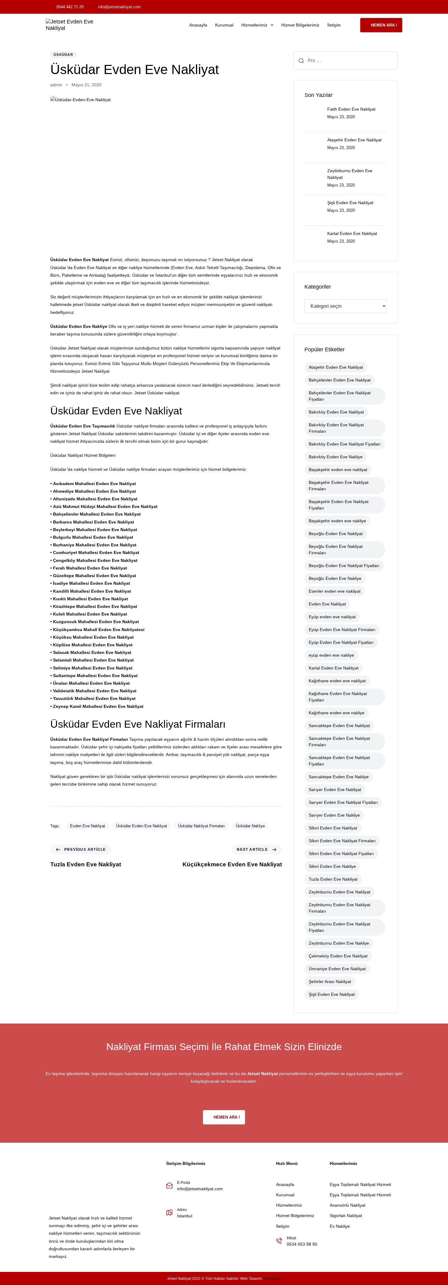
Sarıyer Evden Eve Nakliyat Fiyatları (343, 802)
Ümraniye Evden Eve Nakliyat (337, 968)
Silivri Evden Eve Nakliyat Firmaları (342, 840)
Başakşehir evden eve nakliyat (338, 469)
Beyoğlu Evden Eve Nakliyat (336, 533)
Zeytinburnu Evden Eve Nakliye (339, 943)
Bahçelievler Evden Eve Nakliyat (340, 380)
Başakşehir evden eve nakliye (337, 520)
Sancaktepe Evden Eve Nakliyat (339, 725)
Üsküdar (63, 54)
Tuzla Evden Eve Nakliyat (333, 879)
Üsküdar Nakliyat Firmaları (201, 826)
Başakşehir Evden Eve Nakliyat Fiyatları (338, 504)
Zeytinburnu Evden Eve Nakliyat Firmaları (339, 908)
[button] (352, 25)
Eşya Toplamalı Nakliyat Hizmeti (360, 1184)
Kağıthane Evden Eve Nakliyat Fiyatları (338, 696)
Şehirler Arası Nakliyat (330, 981)
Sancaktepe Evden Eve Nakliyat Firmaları (339, 741)
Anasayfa (198, 25)
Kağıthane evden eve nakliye (336, 712)
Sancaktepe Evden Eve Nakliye (339, 776)
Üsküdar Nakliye (250, 826)
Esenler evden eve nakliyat (335, 591)
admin (56, 84)
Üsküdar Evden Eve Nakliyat (141, 826)
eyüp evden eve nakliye (331, 655)
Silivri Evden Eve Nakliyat (333, 827)
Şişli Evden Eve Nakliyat (332, 994)
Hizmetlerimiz (254, 25)
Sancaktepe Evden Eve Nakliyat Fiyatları (339, 760)
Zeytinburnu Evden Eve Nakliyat (339, 891)
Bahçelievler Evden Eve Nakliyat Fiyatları (340, 396)
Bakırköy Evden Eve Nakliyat (336, 412)
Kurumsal (224, 25)
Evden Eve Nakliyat (87, 826)
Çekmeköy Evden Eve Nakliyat (338, 955)
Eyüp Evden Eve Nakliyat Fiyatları (341, 642)
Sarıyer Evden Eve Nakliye (334, 815)
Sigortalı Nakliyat (346, 1215)
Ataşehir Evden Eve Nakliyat (336, 367)
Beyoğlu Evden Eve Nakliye (335, 578)
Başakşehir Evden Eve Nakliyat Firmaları (338, 485)
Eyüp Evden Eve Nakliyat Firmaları (342, 629)
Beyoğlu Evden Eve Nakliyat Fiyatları (344, 565)
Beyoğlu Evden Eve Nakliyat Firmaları (336, 549)
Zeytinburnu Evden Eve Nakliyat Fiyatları (339, 927)
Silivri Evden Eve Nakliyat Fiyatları (341, 853)
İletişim (334, 25)
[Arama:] (345, 60)
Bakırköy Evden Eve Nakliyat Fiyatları (345, 444)
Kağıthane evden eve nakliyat (337, 680)
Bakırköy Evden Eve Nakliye (336, 456)
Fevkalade (272, 1278)
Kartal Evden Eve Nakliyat (333, 668)
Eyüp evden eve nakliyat (332, 616)
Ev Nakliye (340, 1226)
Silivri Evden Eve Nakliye (332, 866)
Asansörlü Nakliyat (347, 1205)
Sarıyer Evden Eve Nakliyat (335, 789)
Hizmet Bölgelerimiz (300, 25)
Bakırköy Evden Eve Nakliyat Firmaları (336, 428)
